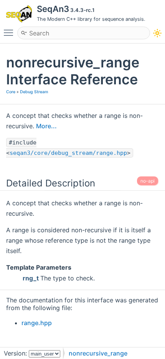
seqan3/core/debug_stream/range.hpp (68, 152)
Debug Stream (34, 91)
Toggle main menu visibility (10, 32)
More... (46, 126)
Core (10, 91)
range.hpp (36, 323)
